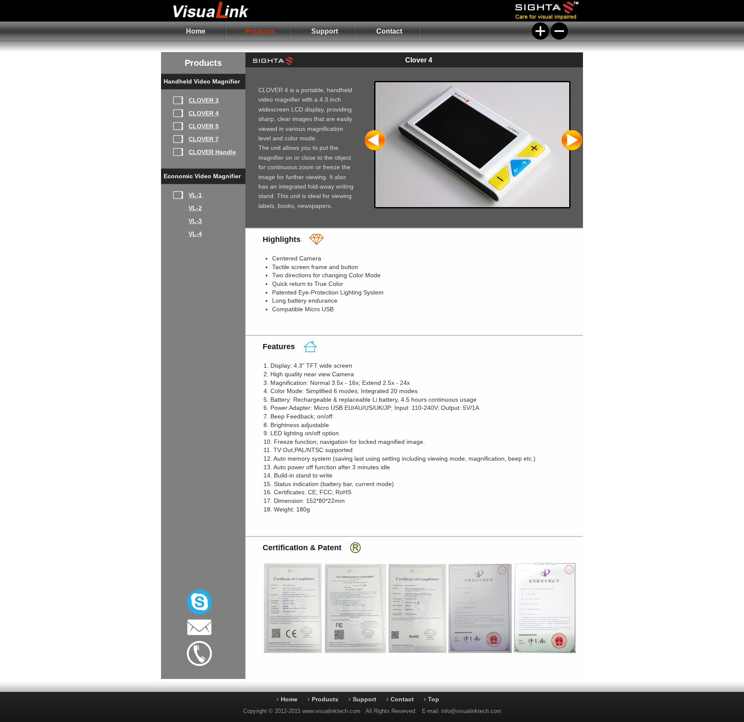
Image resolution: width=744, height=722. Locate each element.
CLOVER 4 (204, 113)
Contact (389, 31)
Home (195, 31)
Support (324, 31)
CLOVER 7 (204, 139)
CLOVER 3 (204, 100)
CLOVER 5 (204, 126)
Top (433, 699)
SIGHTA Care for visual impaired (548, 11)
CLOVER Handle (212, 152)
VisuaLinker (226, 11)
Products (260, 31)
